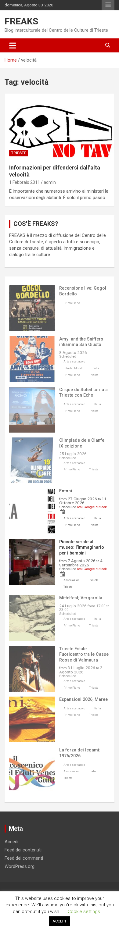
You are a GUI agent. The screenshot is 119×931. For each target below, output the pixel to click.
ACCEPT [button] (59, 921)
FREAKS (21, 21)
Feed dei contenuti (23, 850)
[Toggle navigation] (13, 45)
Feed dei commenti (24, 858)
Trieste (18, 153)
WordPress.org (19, 866)
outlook (101, 507)
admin (50, 182)
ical (80, 507)
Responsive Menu (108, 5)
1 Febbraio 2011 (24, 182)
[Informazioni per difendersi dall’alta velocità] (59, 126)
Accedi (11, 841)
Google (89, 507)
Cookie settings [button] (84, 911)
